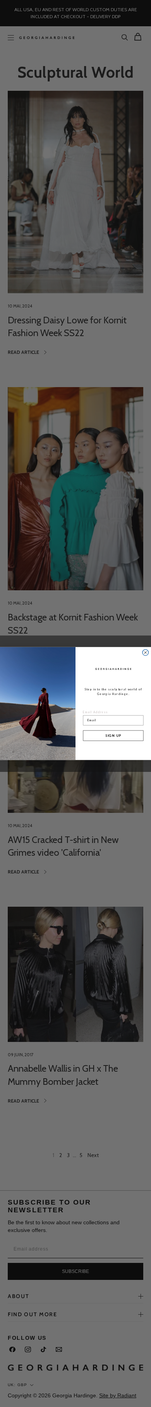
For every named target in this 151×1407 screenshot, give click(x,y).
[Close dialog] (145, 652)
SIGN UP (113, 735)
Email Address (95, 712)
